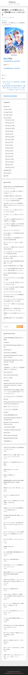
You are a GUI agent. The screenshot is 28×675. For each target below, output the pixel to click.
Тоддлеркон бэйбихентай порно (12, 429)
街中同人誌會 (7, 173)
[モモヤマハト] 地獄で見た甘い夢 (11, 495)
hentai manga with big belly (10, 435)
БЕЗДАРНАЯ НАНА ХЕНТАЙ (10, 438)
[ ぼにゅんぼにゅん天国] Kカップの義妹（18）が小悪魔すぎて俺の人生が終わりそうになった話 (14, 596)
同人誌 (5, 75)
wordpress (6, 342)
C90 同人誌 (8, 142)
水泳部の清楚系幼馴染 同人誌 (10, 415)
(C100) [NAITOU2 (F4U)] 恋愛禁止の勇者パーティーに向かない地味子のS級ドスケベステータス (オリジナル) (14, 391)
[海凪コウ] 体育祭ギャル (9, 475)
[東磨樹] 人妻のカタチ (9, 546)
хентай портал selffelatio (10, 352)
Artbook (6, 106)
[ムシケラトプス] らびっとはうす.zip (12, 291)
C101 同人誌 (8, 122)
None (5, 78)
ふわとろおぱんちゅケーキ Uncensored (13, 396)
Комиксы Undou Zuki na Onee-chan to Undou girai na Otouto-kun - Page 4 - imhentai (13, 385)
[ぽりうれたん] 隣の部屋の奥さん (11, 559)
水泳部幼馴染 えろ (8, 441)
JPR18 (12, 17)
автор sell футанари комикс (11, 375)
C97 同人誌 (8, 162)
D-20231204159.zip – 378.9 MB (11, 61)
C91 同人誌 (7, 145)
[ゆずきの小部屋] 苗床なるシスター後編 (13, 265)
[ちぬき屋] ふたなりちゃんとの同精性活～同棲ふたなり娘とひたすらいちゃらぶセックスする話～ (14, 205)
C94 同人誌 (8, 153)
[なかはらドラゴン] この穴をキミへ (12, 230)
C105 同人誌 (8, 134)
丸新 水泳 (6, 399)
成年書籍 (6, 170)
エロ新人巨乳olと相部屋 (9, 427)
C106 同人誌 (8, 136)
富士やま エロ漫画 (8, 377)
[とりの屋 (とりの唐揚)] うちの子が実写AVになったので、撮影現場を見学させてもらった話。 (14, 225)
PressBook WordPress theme (16, 673)
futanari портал (7, 349)
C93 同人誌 (8, 150)
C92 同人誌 (8, 148)
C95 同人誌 (8, 156)
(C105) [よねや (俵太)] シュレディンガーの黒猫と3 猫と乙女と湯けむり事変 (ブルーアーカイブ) (14, 581)
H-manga (6, 112)
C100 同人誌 (8, 120)
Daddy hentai (7, 432)
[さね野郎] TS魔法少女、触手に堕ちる (13, 195)
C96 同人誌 (8, 159)
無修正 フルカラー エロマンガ (11, 406)
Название (6, 364)
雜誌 (5, 175)
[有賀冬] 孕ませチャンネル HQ (11, 469)
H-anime (6, 109)
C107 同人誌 (8, 139)
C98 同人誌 (8, 164)
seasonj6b (6, 380)
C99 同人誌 (8, 167)
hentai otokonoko (8, 372)
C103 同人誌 (8, 128)
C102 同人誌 (8, 125)
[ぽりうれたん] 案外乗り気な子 (11, 588)
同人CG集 (6, 115)
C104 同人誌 (8, 131)
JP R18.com (12, 2)
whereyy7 (6, 412)
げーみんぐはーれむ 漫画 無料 (11, 409)
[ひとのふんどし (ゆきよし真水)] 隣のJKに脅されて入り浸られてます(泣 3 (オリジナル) (14, 524)
